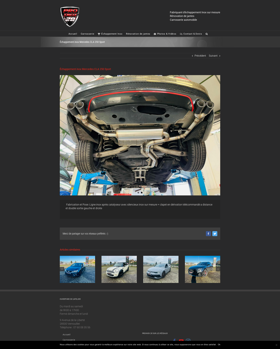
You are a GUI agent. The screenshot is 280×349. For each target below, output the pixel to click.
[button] (207, 34)
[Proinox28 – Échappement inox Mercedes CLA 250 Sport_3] (140, 135)
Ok (219, 344)
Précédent (200, 55)
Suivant (213, 55)
